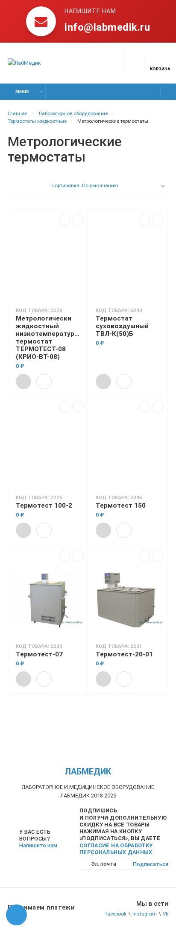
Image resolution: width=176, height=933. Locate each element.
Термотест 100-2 (44, 505)
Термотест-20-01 (124, 654)
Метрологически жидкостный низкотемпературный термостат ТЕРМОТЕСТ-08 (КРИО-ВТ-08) (48, 338)
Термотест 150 (121, 505)
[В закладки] (78, 219)
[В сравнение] (64, 219)
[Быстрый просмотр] (44, 381)
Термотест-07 (39, 654)
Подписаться (150, 864)
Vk (165, 914)
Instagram (144, 914)
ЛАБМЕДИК (88, 772)
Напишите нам (38, 845)
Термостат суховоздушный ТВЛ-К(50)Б (122, 326)
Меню (22, 91)
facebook (116, 914)
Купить (23, 381)
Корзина (160, 68)
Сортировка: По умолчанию (84, 185)
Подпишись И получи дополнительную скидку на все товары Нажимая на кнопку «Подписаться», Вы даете (123, 831)
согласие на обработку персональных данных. (116, 848)
